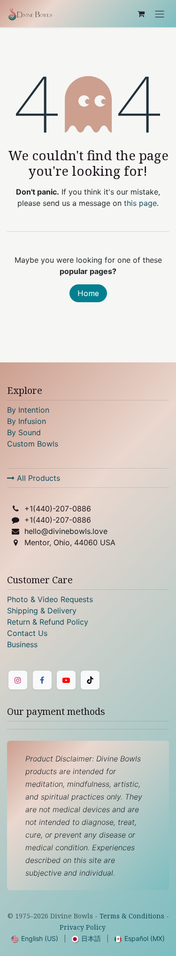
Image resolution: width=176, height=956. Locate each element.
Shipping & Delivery (42, 610)
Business (22, 644)
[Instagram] (17, 680)
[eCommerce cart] (140, 13)
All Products (37, 478)
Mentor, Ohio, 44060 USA (69, 542)
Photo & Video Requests (50, 599)
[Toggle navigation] (159, 14)
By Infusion (26, 421)
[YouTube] (66, 680)
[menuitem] (34, 938)
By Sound (24, 432)
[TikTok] (90, 680)
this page (140, 203)
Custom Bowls (32, 443)
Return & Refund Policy (47, 622)
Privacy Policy (83, 927)
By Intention (28, 410)
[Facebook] (42, 680)
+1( (57, 508)
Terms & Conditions (131, 915)
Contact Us (27, 633)
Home (88, 293)
